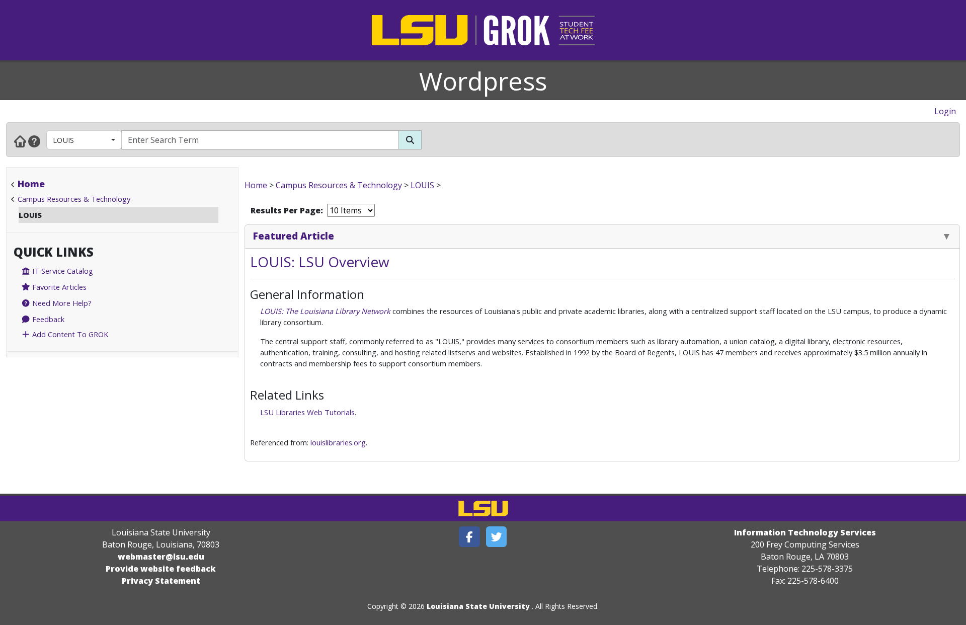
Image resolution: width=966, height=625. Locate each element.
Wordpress (483, 81)
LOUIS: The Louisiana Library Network (325, 311)
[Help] (34, 140)
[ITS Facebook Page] (469, 536)
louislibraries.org (338, 442)
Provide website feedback (161, 568)
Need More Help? (61, 303)
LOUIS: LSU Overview (319, 261)
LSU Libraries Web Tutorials (307, 412)
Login (945, 111)
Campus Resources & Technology (74, 199)
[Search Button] (410, 139)
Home (31, 184)
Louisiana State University (478, 606)
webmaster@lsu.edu (161, 556)
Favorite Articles (58, 287)
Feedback (47, 319)
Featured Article (293, 235)
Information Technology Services (805, 532)
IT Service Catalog (61, 271)
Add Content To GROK (69, 334)
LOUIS (63, 140)
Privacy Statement (161, 580)
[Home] (20, 140)
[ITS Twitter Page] (496, 536)
